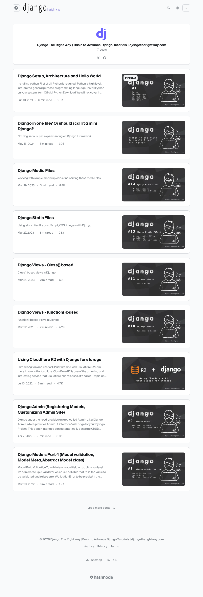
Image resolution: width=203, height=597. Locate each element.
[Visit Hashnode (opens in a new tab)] (101, 577)
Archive (89, 546)
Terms (115, 546)
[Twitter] (98, 58)
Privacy (102, 546)
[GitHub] (105, 58)
